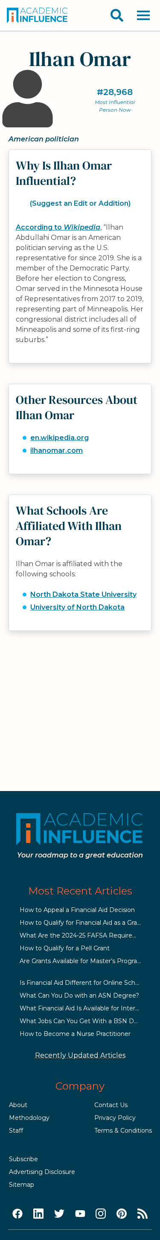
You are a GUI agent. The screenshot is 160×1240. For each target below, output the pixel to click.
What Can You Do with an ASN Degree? (79, 995)
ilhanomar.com (56, 450)
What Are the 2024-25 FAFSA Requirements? (87, 935)
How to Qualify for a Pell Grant (65, 948)
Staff (16, 1130)
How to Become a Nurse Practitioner (75, 1034)
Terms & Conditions (123, 1130)
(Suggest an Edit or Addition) (80, 203)
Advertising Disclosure (42, 1172)
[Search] (117, 15)
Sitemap (21, 1184)
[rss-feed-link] (142, 1214)
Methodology (29, 1118)
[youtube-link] (80, 1214)
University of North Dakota (77, 607)
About (18, 1105)
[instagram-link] (100, 1214)
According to (58, 227)
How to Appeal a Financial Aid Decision (77, 910)
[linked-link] (38, 1214)
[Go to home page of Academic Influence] (37, 15)
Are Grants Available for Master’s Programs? (85, 961)
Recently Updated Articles (80, 1055)
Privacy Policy (115, 1118)
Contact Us (111, 1105)
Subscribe (23, 1159)
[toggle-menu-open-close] (143, 15)
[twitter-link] (59, 1214)
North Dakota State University (83, 594)
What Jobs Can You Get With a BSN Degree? (87, 1021)
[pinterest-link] (121, 1214)
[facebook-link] (17, 1214)
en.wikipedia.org (59, 438)
